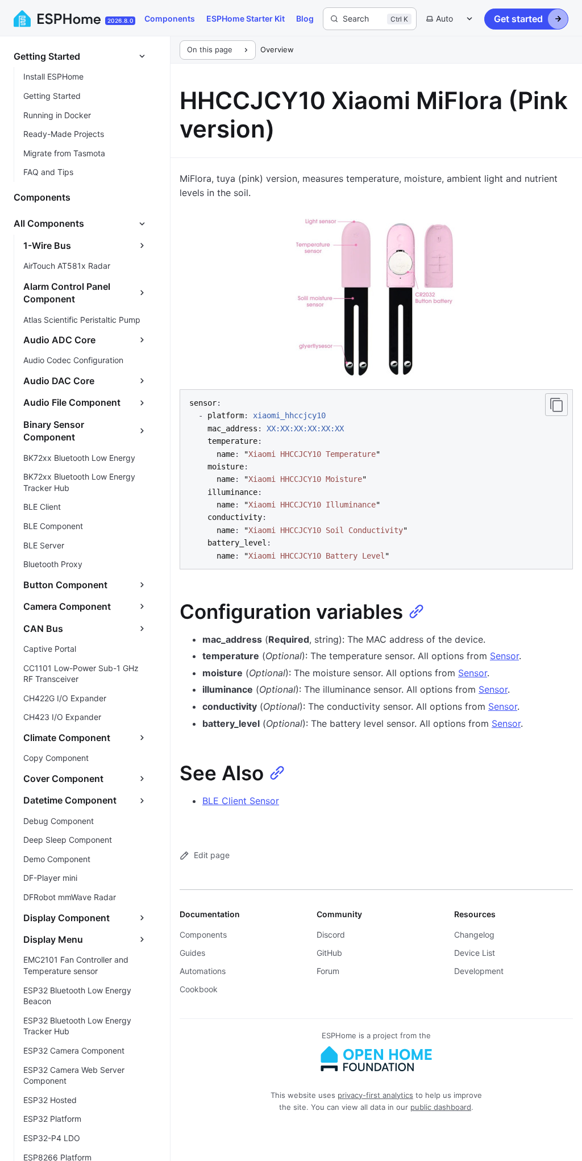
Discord (331, 934)
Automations (203, 971)
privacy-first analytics (375, 1095)
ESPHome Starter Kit (245, 18)
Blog (305, 18)
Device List (474, 953)
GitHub (329, 953)
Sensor (504, 655)
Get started (518, 18)
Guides (192, 953)
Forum (328, 971)
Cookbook (199, 989)
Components (169, 18)
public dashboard (440, 1107)
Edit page (212, 855)
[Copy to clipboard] (556, 404)
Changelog (474, 934)
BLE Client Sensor (240, 800)
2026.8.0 (120, 20)
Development (479, 971)
